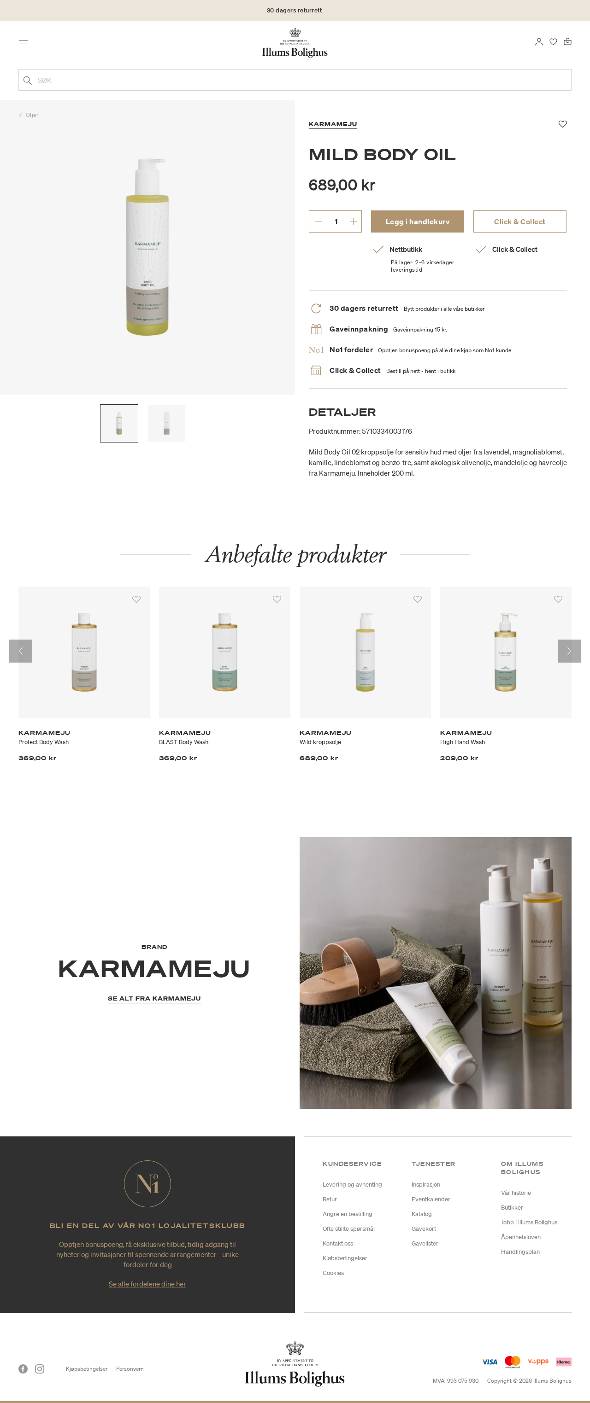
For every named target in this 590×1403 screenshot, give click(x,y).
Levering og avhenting (352, 1184)
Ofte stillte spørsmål (349, 1229)
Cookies (333, 1273)
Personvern (130, 1369)
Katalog (422, 1214)
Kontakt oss (338, 1243)
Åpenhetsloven (521, 1237)
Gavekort (424, 1229)
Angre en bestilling (347, 1214)
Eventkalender (431, 1199)
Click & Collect (520, 221)
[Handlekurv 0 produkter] (568, 40)
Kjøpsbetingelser (86, 1369)
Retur (330, 1199)
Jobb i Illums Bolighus (529, 1222)
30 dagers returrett (294, 10)
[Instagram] (39, 1369)
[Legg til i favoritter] (136, 599)
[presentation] (20, 651)
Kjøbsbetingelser (345, 1258)
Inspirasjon (426, 1184)
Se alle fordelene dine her (147, 1283)
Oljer (32, 115)
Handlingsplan (520, 1252)
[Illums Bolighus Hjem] (295, 42)
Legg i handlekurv (418, 221)
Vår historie (516, 1193)
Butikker (512, 1207)
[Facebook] (23, 1369)
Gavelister (425, 1243)
